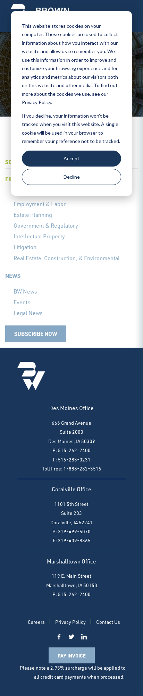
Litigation (25, 247)
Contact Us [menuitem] (108, 622)
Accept (71, 158)
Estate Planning (33, 214)
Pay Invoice (72, 655)
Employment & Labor (40, 204)
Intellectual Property (39, 236)
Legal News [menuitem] (28, 312)
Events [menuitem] (22, 302)
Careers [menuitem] (36, 622)
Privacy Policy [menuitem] (70, 622)
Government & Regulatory (46, 225)
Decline (72, 177)
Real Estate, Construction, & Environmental (67, 258)
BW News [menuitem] (25, 291)
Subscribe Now (35, 333)
